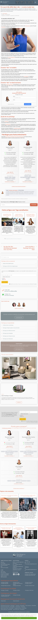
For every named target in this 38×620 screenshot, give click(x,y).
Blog (1, 566)
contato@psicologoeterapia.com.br (19, 611)
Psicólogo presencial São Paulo (30, 575)
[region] (19, 616)
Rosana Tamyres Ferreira (4, 608)
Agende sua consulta (6, 428)
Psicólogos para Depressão (8, 338)
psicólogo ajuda (17, 128)
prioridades (26, 76)
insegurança (27, 25)
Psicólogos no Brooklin (4, 590)
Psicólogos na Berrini (16, 590)
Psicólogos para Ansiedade (8, 333)
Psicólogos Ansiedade (4, 582)
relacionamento (9, 84)
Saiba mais (31, 615)
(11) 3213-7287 (10, 611)
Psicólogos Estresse (28, 583)
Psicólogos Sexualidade (17, 585)
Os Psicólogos (3, 563)
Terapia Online (3, 600)
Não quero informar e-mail (11, 104)
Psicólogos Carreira (16, 582)
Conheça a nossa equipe (19, 308)
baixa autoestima (11, 57)
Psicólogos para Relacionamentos (9, 330)
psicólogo (6, 121)
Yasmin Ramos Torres (16, 609)
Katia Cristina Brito (28, 605)
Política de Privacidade (4, 567)
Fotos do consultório (4, 565)
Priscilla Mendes (17, 606)
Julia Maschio (5, 13)
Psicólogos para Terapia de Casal (9, 336)
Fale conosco (3, 571)
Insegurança (8, 238)
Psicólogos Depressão (4, 583)
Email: (14, 99)
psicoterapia (8, 124)
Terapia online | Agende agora (8, 263)
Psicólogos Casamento (29, 582)
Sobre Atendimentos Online (5, 564)
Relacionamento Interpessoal (16, 238)
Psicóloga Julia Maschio (13, 190)
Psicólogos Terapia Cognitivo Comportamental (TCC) (5, 596)
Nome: (14, 96)
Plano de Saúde (3, 572)
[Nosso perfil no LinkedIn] (14, 574)
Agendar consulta (4, 575)
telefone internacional (6, 276)
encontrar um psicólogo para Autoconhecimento (14, 136)
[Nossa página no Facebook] (18, 574)
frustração (3, 27)
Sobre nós (2, 562)
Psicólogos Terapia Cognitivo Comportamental (11, 327)
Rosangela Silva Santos (17, 608)
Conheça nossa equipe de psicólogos (18, 186)
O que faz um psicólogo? (5, 573)
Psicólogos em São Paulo (29, 590)
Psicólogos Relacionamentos (5, 585)
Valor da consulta (4, 577)
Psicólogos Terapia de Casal (29, 585)
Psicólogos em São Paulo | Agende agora (10, 266)
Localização (28, 611)
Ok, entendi (19, 618)
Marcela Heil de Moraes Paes (5, 606)
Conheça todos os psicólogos (8, 325)
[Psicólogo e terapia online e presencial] (19, 555)
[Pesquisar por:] (15, 205)
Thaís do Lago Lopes (4, 609)
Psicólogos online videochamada (30, 574)
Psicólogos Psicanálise (16, 595)
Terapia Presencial (16, 600)
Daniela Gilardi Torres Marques (5, 605)
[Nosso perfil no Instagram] (16, 574)
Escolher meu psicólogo (5, 574)
